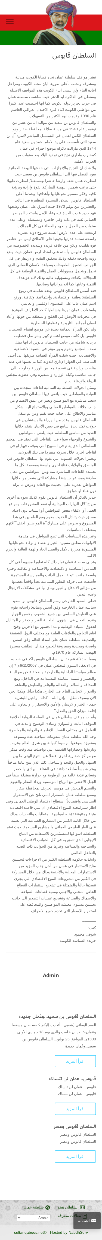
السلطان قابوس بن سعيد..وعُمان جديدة (57, 1016)
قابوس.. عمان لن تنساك (72, 1078)
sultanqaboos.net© (30, 1232)
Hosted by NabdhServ (69, 1232)
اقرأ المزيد (75, 1061)
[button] (95, 1203)
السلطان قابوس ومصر (74, 1126)
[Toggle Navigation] (10, 22)
